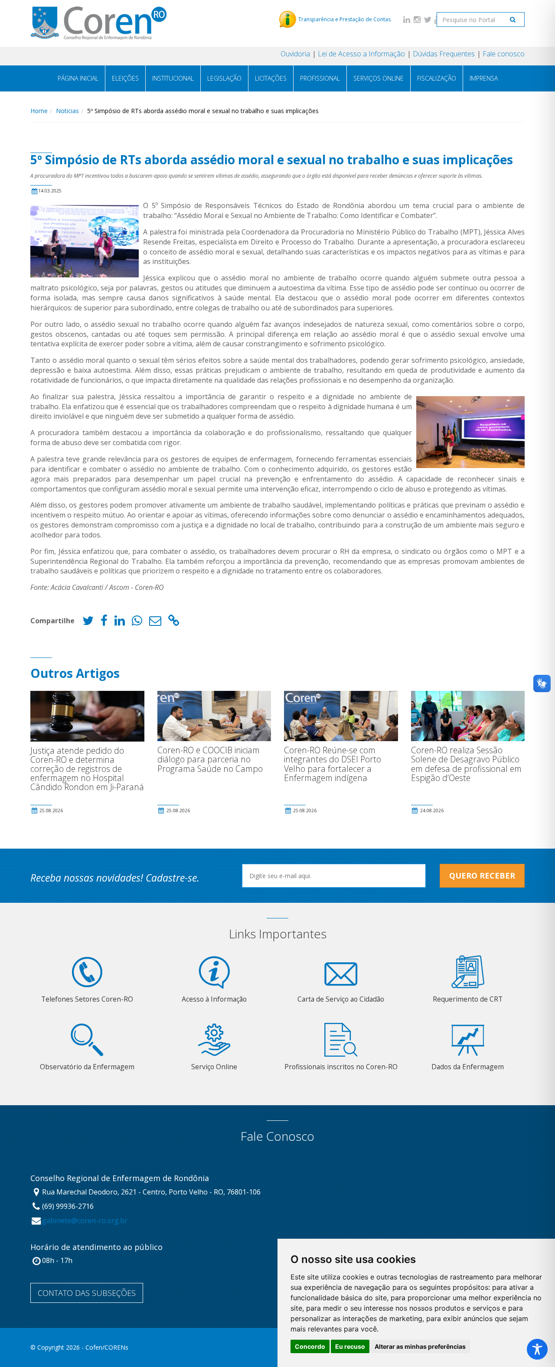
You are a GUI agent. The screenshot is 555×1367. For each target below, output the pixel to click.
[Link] (174, 622)
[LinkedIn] (407, 19)
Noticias (67, 111)
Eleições (125, 78)
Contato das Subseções (87, 1293)
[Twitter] (427, 19)
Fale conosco (504, 54)
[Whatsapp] (137, 622)
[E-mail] (155, 622)
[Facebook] (104, 622)
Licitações (271, 78)
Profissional (320, 78)
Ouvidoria (295, 54)
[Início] (98, 23)
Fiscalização (436, 78)
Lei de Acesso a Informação (361, 54)
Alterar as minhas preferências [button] (420, 1346)
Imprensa (484, 78)
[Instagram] (417, 19)
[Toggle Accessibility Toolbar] (537, 1349)
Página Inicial (78, 78)
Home (39, 111)
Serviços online (378, 78)
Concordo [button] (310, 1346)
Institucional (173, 78)
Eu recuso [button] (350, 1346)
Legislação (224, 78)
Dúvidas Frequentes (444, 54)
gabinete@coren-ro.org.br (84, 1220)
